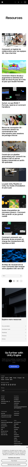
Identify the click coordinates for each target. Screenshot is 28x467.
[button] (14, 366)
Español (2, 379)
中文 (23, 377)
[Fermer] (27, 447)
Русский (7, 379)
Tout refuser (14, 460)
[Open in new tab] (9, 401)
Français (14, 377)
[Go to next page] (21, 281)
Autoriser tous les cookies (14, 464)
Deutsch (6, 377)
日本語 (10, 377)
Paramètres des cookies (14, 457)
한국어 (11, 379)
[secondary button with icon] (25, 2)
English (2, 377)
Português (19, 377)
